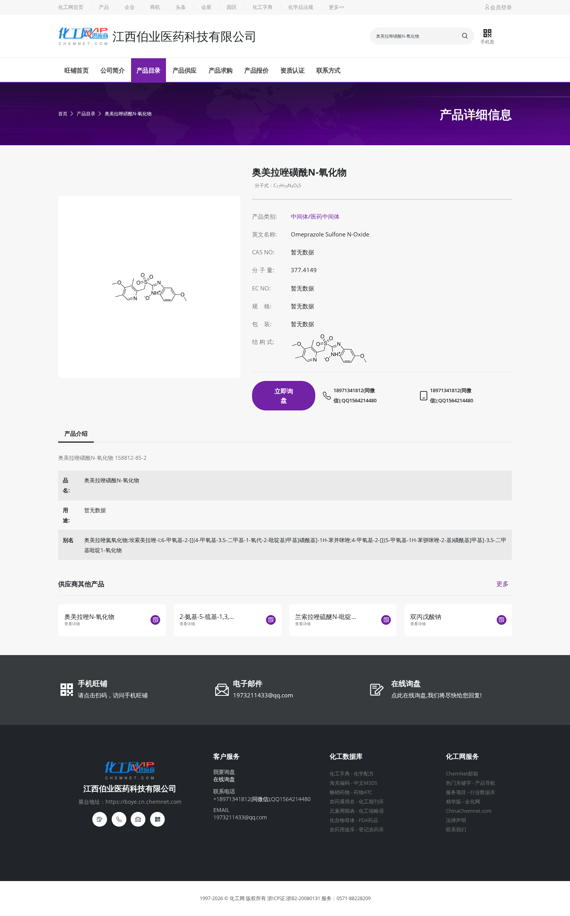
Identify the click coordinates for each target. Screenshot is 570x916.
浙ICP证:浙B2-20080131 (293, 898)
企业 (129, 7)
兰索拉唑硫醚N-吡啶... (325, 616)
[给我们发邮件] (138, 819)
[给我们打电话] (119, 819)
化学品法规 (300, 7)
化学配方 (364, 773)
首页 (62, 113)
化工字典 (262, 7)
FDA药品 (368, 820)
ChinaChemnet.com (469, 811)
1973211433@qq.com (263, 695)
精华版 (453, 801)
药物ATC (363, 792)
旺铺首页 (76, 70)
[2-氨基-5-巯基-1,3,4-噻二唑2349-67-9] (271, 620)
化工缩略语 (371, 811)
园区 (232, 7)
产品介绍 (76, 433)
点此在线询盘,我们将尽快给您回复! (436, 695)
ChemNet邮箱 (462, 773)
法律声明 (456, 820)
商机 (155, 7)
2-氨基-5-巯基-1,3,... (207, 616)
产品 (104, 7)
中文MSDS (365, 783)
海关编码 (340, 783)
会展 (206, 7)
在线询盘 (406, 684)
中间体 (299, 216)
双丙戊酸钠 (425, 616)
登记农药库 (371, 829)
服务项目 (456, 792)
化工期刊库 (371, 801)
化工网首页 (70, 7)
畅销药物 (340, 792)
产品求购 (221, 70)
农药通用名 (342, 801)
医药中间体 (325, 216)
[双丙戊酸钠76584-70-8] (501, 620)
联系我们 (456, 829)
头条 (181, 7)
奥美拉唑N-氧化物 (89, 616)
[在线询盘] (99, 819)
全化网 (472, 801)
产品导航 (485, 783)
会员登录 (501, 7)
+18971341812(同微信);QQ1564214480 (262, 799)
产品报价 (256, 70)
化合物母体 (342, 820)
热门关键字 (458, 783)
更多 (502, 583)
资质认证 (292, 70)
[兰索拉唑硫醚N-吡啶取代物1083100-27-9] (386, 620)
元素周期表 (342, 811)
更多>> (336, 7)
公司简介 (112, 70)
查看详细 (72, 623)
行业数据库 (482, 792)
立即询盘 (284, 396)
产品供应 (185, 70)
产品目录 (148, 70)
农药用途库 (342, 829)
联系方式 (328, 70)
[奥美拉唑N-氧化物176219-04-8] (155, 620)
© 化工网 (234, 898)
